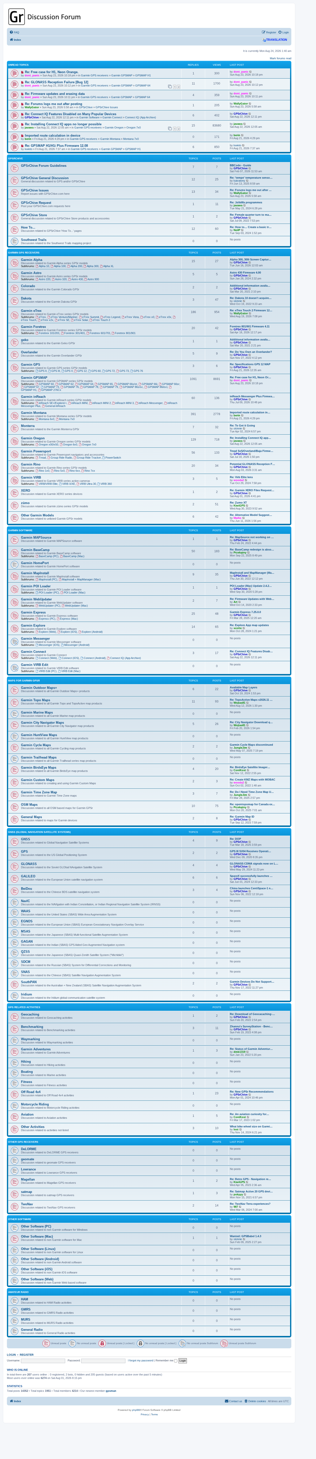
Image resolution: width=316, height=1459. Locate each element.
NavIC (25, 901)
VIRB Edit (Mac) (70, 671)
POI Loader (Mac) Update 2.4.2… (251, 585)
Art (235, 601)
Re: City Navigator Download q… (251, 722)
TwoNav (27, 1204)
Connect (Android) (95, 657)
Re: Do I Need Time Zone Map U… (252, 791)
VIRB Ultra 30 (88, 483)
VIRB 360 (106, 483)
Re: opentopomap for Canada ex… (252, 804)
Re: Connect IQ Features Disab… (251, 651)
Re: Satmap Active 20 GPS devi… (251, 1191)
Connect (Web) (48, 657)
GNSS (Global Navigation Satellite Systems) (39, 832)
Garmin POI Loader (36, 586)
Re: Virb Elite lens (241, 477)
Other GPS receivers (23, 1142)
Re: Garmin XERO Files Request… (252, 490)
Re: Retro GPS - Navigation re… (250, 1179)
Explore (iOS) (69, 631)
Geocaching (30, 1014)
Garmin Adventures (36, 1049)
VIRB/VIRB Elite (48, 483)
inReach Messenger (150, 403)
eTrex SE (63, 319)
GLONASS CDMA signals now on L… (254, 863)
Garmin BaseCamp (35, 550)
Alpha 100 (60, 266)
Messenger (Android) (77, 644)
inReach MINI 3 (124, 403)
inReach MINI (79, 403)
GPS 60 (96, 370)
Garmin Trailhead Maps (39, 757)
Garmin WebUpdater (36, 599)
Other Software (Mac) (37, 1236)
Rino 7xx (89, 470)
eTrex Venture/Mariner (64, 317)
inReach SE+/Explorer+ (53, 403)
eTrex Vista (132, 317)
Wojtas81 (239, 702)
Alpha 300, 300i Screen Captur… (250, 259)
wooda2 (239, 480)
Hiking (26, 1061)
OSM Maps (29, 804)
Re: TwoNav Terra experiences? (250, 1203)
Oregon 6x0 (70, 444)
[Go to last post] (250, 71)
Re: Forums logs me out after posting (53, 104)
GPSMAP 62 (66, 383)
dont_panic (32, 75)
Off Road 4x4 (30, 1092)
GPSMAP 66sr (170, 383)
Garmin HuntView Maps (39, 735)
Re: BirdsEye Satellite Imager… (250, 767)
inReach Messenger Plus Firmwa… (252, 396)
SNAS (25, 972)
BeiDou (26, 888)
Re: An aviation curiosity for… (249, 1114)
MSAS (25, 931)
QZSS (25, 951)
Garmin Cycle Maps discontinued (251, 744)
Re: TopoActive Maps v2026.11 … (251, 699)
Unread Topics (18, 64)
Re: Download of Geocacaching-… (252, 1014)
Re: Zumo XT (238, 502)
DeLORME (29, 1149)
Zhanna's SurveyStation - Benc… (251, 1026)
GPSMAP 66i (149, 383)
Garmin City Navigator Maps (42, 722)
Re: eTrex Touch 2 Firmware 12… (251, 310)
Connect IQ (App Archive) (140, 117)
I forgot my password (140, 1360)
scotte (238, 628)
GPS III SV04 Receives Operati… (250, 851)
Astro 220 (44, 279)
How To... (28, 227)
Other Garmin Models (37, 515)
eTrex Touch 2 (101, 319)
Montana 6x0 (46, 419)
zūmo (25, 503)
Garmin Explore (33, 625)
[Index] (149, 16)
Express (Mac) (69, 618)
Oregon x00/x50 (48, 444)
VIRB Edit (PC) (48, 671)
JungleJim (240, 747)
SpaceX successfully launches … (251, 875)
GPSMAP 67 (31, 386)
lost (236, 1129)
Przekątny (240, 552)
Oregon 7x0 (133, 127)
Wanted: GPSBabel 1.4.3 (245, 1236)
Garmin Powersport (36, 451)
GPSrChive (86, 107)
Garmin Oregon (114, 127)
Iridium (26, 994)
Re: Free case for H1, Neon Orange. (52, 72)
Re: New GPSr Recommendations (252, 1091)
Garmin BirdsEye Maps (38, 767)
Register (27, 1354)
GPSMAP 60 (46, 383)
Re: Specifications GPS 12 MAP (250, 364)
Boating (27, 1072)
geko (24, 340)
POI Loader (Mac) (74, 592)
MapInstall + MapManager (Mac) (81, 579)
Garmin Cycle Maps (36, 745)
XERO (25, 490)
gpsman (111, 1390)
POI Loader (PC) (49, 592)
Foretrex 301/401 (74, 333)
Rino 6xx (74, 470)
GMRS (26, 1309)
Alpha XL (108, 266)
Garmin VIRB (31, 477)
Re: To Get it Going (242, 425)
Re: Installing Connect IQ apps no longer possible (63, 124)
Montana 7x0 (131, 138)
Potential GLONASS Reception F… (252, 464)
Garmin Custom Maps (37, 780)
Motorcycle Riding (35, 1104)
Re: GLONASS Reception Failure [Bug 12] (56, 82)
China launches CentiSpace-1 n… (251, 888)
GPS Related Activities (24, 1007)
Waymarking (30, 1039)
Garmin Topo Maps (35, 700)
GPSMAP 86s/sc (133, 386)
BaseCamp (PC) (49, 556)
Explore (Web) (47, 631)
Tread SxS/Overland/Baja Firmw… (251, 450)
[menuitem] (14, 32)
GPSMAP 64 (142, 85)
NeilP (237, 230)
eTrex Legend (111, 317)
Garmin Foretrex (33, 327)
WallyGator (32, 107)
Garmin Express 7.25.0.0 (245, 612)
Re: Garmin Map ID (242, 816)
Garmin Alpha (31, 260)
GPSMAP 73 (51, 386)
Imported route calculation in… (250, 412)
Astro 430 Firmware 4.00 (245, 272)
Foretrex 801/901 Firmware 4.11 (250, 326)
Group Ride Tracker (89, 457)
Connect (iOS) (70, 657)
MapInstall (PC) (48, 579)
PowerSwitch (113, 457)
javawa (29, 127)
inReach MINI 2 (101, 403)
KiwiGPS (239, 505)
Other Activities (32, 1127)
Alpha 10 (44, 266)
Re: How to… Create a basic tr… (251, 227)
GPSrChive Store (34, 215)
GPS (24, 851)
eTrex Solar (81, 319)
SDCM (25, 962)
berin (28, 138)
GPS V (69, 370)
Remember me (165, 1360)
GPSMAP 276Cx (51, 389)
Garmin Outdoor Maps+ (39, 688)
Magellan (28, 1179)
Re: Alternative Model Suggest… (251, 514)
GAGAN (27, 941)
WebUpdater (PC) (49, 605)
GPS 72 (110, 370)
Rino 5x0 (59, 470)
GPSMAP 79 (110, 386)
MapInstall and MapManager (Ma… (252, 572)
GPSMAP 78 (90, 386)
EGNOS (27, 921)
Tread (42, 457)
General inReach (55, 405)
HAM (24, 1299)
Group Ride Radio (61, 457)
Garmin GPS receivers (94, 75)
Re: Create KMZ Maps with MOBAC (252, 779)
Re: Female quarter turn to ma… (251, 214)
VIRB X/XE (68, 483)
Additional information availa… (250, 285)
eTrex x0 (148, 317)
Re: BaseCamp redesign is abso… (252, 549)
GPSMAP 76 (71, 386)
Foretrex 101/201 (49, 333)
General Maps (31, 817)
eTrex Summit (90, 317)
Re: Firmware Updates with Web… (252, 598)
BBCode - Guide (240, 165)
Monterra (28, 426)
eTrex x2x (47, 319)
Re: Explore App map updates (249, 625)
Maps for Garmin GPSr (24, 680)
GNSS (25, 839)
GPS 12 (82, 370)
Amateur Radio (18, 1292)
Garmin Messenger (35, 638)
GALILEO (28, 876)
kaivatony (239, 180)
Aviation (27, 1114)
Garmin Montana (110, 138)
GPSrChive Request (36, 203)
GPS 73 (124, 370)
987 (236, 1206)
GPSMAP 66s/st (127, 383)
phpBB (136, 1410)
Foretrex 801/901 (125, 333)
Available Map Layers (243, 687)
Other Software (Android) (40, 1259)
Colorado (28, 286)
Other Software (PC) (36, 1226)
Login (11, 1354)
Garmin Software (89, 117)
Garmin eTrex (31, 311)
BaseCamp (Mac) (73, 556)
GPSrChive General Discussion (45, 178)
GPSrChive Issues (107, 107)
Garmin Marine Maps (37, 712)
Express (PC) (47, 618)
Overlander (29, 352)
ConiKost (240, 770)
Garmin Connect (112, 117)
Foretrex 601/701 (100, 333)
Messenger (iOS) (49, 644)
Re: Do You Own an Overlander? (251, 351)
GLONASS (29, 864)
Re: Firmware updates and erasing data (55, 94)
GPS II (43, 370)
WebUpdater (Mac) (76, 605)
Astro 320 (61, 279)
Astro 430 (77, 279)
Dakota (26, 298)
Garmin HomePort (35, 563)
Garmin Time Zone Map (39, 792)
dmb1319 (239, 1051)
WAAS (25, 911)
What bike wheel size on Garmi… (251, 1126)
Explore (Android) (92, 631)
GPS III (55, 370)
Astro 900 (93, 279)
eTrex (42, 317)
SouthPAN (29, 982)
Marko (237, 517)
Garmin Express (33, 612)
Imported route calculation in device (52, 135)
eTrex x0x (165, 317)
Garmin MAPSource (36, 537)
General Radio (32, 1330)
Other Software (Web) (37, 1279)
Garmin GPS (30, 364)
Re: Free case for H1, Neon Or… (250, 377)
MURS (25, 1319)
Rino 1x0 (44, 470)
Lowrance (28, 1169)
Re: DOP (235, 838)
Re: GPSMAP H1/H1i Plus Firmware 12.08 (56, 146)
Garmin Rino (30, 464)
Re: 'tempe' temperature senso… (251, 177)
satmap (26, 1192)
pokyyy (238, 1194)
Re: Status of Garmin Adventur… (251, 1048)
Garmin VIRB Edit (34, 665)
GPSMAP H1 (143, 75)
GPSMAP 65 (105, 383)
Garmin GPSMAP (121, 75)
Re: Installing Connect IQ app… (250, 437)
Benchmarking (32, 1027)
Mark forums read (280, 58)
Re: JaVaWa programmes (246, 202)
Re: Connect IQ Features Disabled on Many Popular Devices (70, 114)
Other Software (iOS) (36, 1269)
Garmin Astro (31, 273)
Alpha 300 (93, 266)
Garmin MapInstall (35, 573)
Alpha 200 (76, 266)
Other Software (19, 1219)
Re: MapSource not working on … (252, 537)
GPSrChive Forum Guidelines (43, 166)
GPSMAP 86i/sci (157, 386)
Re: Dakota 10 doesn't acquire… (251, 297)
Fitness (26, 1082)
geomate (27, 1159)
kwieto (28, 149)
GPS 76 (138, 370)
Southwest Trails (33, 240)
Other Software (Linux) (38, 1249)
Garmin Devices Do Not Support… (252, 981)
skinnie (238, 300)
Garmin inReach (33, 397)
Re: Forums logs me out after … (251, 190)
